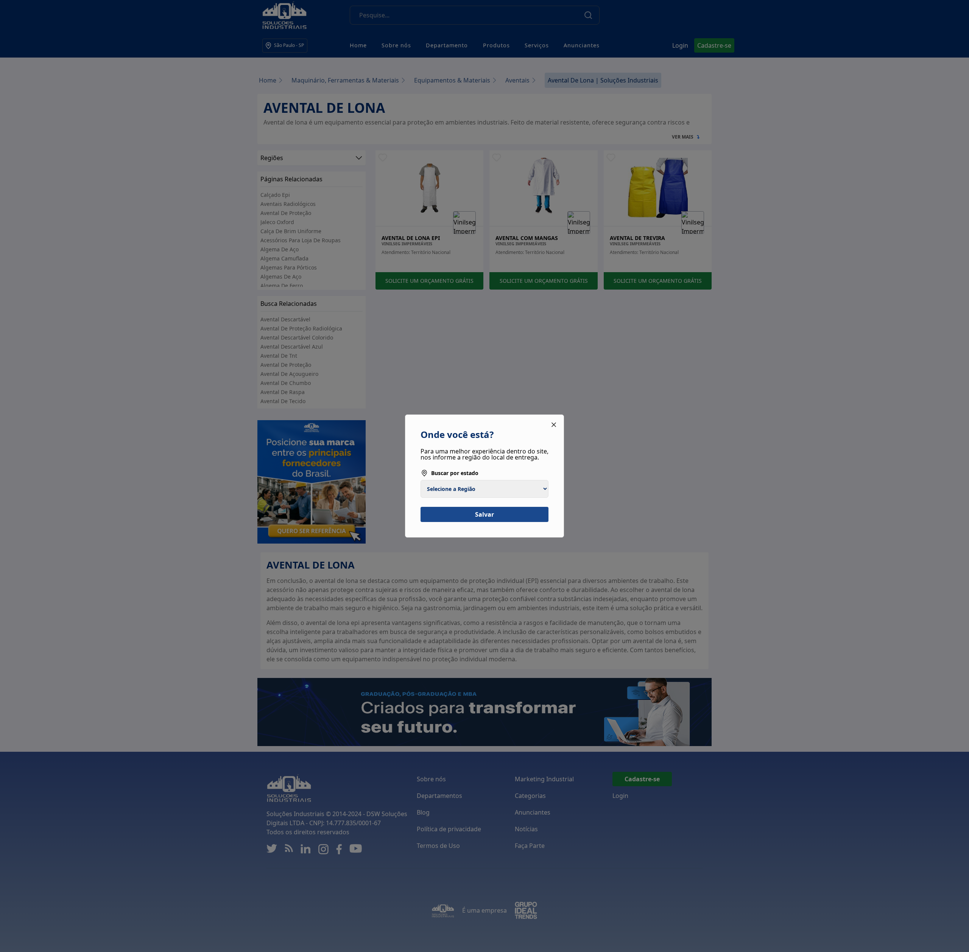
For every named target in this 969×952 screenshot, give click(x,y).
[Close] (554, 424)
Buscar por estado (454, 473)
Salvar (484, 514)
